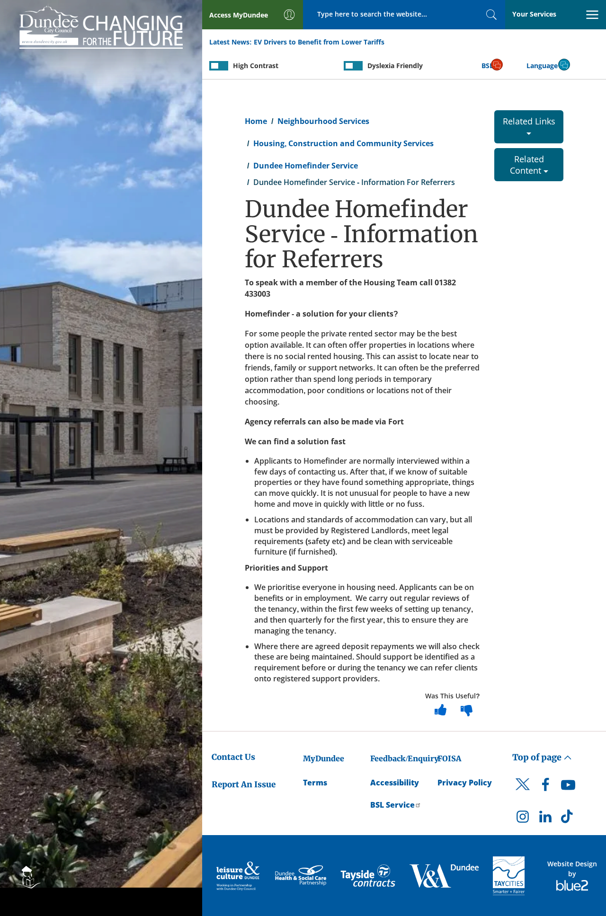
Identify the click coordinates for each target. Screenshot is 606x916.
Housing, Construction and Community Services (343, 143)
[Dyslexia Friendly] (353, 65)
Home (256, 121)
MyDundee (323, 758)
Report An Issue (244, 784)
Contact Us (233, 757)
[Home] (101, 25)
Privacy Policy (464, 782)
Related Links (529, 121)
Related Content (527, 164)
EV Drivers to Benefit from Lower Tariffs (319, 41)
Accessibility (394, 782)
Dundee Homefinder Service (305, 165)
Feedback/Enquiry (404, 758)
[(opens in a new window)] (238, 875)
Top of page (537, 757)
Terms (315, 782)
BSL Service (392, 805)
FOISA (449, 758)
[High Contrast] (218, 65)
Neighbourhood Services (323, 121)
